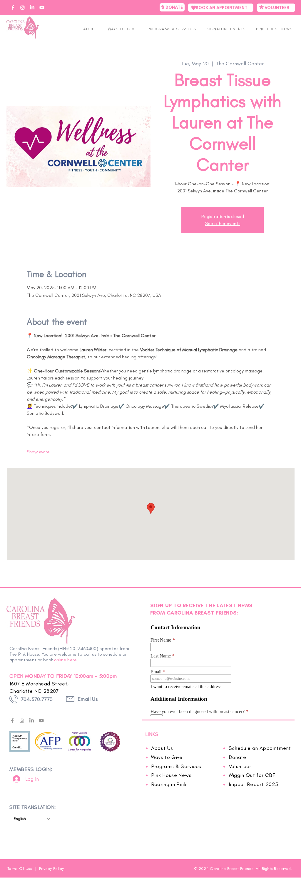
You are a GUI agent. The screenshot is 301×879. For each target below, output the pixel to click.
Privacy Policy (51, 868)
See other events (222, 223)
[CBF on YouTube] (42, 7)
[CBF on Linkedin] (32, 7)
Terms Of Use (20, 868)
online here (65, 659)
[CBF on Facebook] (13, 7)
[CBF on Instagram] (22, 7)
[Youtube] (41, 720)
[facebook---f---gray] (12, 720)
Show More (38, 452)
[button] (226, 29)
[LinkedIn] (31, 720)
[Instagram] (22, 720)
